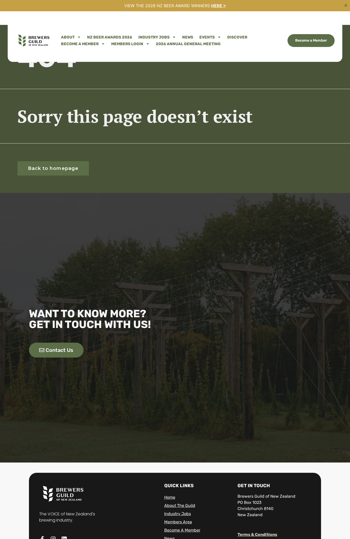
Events (207, 37)
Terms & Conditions (257, 534)
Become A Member (80, 44)
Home (169, 497)
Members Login (127, 44)
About (68, 37)
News (187, 37)
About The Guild (179, 505)
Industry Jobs (154, 37)
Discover (237, 37)
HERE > (218, 5)
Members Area (178, 521)
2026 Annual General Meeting (188, 44)
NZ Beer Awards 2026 (109, 37)
